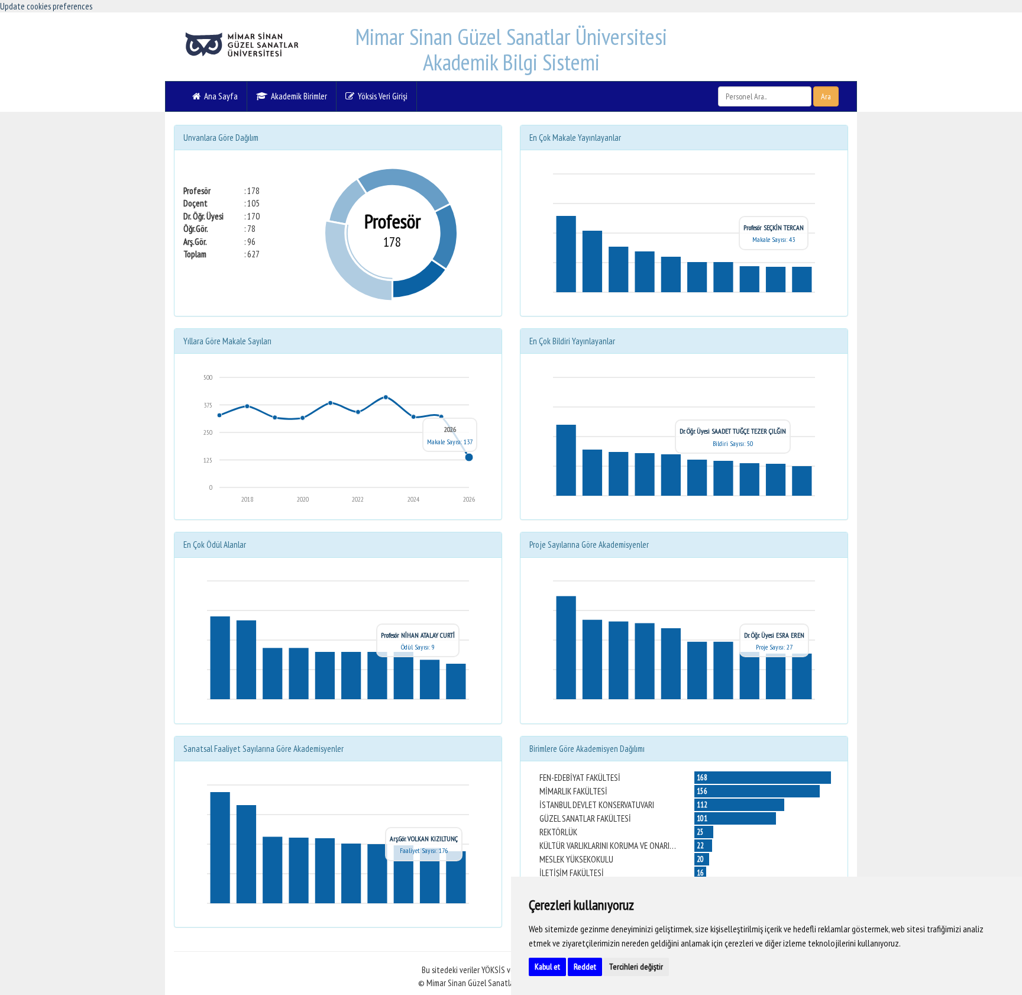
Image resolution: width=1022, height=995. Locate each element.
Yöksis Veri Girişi (380, 96)
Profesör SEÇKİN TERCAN (773, 227)
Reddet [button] (585, 966)
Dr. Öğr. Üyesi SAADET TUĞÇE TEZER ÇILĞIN (733, 431)
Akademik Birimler (297, 96)
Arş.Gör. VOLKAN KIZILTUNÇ (424, 838)
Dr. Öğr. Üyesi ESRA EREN (774, 635)
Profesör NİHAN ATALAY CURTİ (418, 635)
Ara (826, 96)
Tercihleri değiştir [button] (636, 966)
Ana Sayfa (219, 96)
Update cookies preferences (46, 6)
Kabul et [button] (547, 966)
